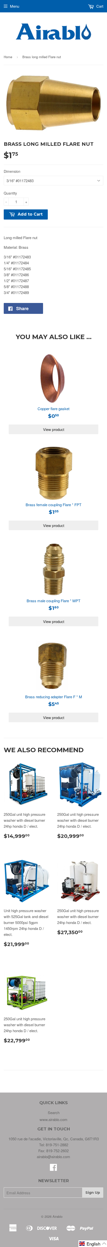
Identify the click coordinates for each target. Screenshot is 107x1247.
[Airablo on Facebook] (53, 1168)
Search (53, 1112)
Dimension (12, 171)
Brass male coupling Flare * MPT (53, 600)
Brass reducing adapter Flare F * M (53, 696)
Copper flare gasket (53, 408)
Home (8, 56)
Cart (99, 6)
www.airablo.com (53, 1119)
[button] (92, 1243)
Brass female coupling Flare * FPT (53, 504)
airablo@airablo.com (53, 1156)
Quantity (10, 193)
